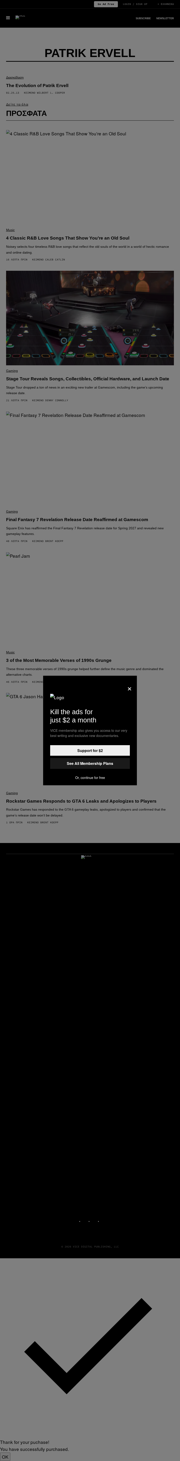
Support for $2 (90, 750)
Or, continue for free (90, 777)
